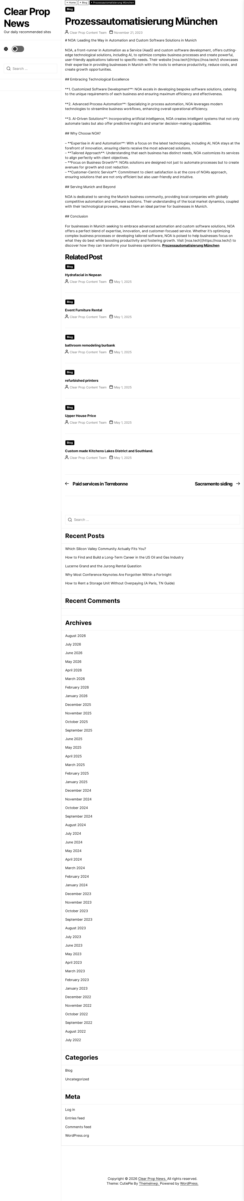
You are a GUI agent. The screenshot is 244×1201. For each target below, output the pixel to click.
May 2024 (73, 851)
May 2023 (73, 954)
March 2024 (75, 868)
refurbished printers (81, 381)
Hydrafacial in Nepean (83, 275)
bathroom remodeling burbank (90, 345)
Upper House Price (80, 416)
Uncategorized (77, 1079)
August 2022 (75, 1031)
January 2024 (76, 885)
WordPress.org (77, 1135)
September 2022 (78, 1023)
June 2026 (73, 653)
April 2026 (73, 670)
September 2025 (78, 730)
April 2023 (73, 962)
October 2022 (76, 1014)
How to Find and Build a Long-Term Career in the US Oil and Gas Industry (124, 557)
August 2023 (75, 928)
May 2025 (73, 747)
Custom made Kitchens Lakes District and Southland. (109, 451)
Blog (70, 9)
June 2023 (73, 945)
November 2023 (78, 902)
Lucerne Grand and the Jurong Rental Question (103, 566)
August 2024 (75, 825)
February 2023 (77, 980)
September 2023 (78, 919)
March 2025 (75, 765)
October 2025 (76, 722)
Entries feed (75, 1118)
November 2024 (78, 799)
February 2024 (77, 876)
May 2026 (73, 662)
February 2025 (77, 773)
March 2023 (75, 971)
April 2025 (73, 756)
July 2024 (73, 833)
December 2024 (78, 790)
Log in (70, 1110)
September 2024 (78, 816)
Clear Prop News (27, 17)
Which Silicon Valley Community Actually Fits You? (105, 549)
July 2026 (73, 644)
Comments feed (78, 1127)
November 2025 (78, 713)
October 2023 (76, 911)
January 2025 (76, 782)
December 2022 (78, 997)
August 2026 (75, 636)
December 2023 (78, 894)
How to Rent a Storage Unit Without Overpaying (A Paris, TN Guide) (120, 583)
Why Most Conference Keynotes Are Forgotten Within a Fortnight (118, 575)
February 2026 (77, 687)
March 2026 (75, 679)
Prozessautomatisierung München (190, 245)
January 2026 (76, 696)
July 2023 (73, 937)
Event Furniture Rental (83, 310)
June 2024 (74, 842)
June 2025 (73, 739)
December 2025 (78, 705)
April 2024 (73, 859)
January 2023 (76, 988)
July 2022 (73, 1040)
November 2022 (78, 1005)
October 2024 (76, 808)
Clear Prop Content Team (88, 32)
